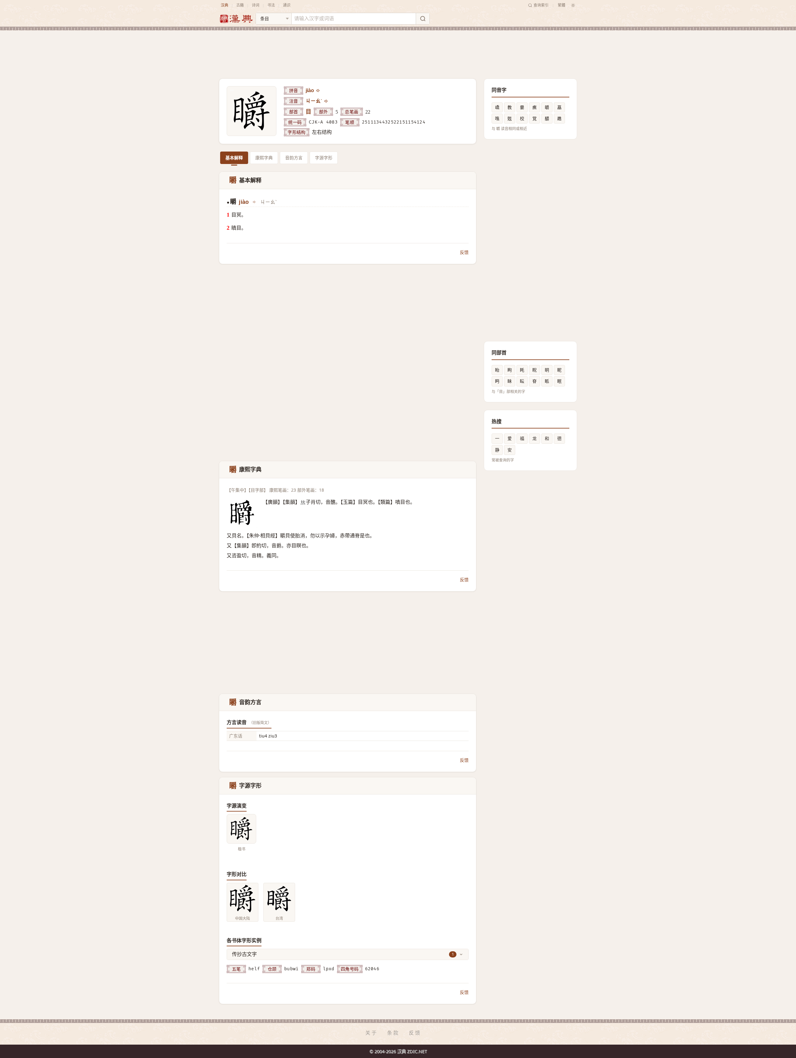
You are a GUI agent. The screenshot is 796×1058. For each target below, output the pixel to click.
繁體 (561, 5)
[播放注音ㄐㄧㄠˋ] (326, 101)
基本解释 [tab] (234, 158)
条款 (393, 1032)
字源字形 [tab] (323, 158)
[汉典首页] (236, 18)
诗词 (255, 5)
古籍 (240, 5)
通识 (286, 5)
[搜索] (422, 18)
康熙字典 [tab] (264, 158)
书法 (271, 5)
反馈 (464, 252)
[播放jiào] (318, 90)
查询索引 (541, 5)
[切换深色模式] (573, 5)
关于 (371, 1032)
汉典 (224, 5)
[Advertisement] (398, 49)
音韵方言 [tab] (294, 158)
